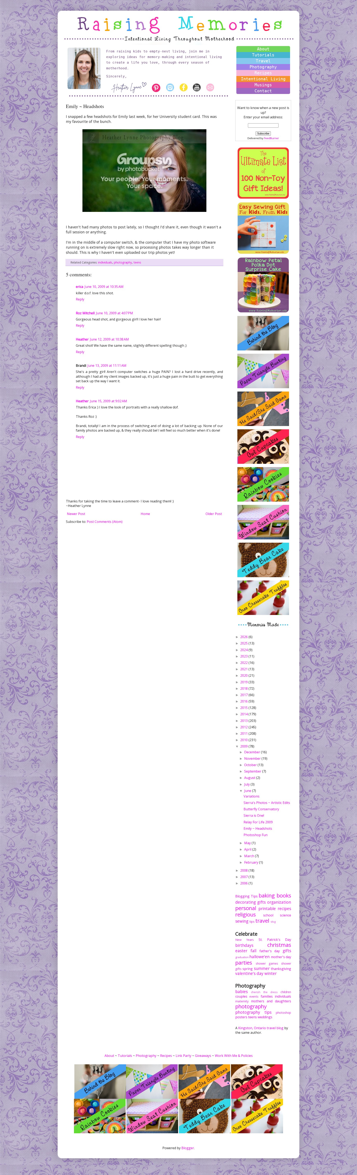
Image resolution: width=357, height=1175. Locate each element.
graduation (242, 957)
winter (270, 973)
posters (241, 1017)
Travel (263, 60)
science (285, 915)
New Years (244, 940)
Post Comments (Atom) (105, 521)
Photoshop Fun (256, 835)
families (267, 996)
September (253, 771)
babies (241, 991)
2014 (244, 714)
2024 (244, 650)
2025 (244, 643)
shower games (267, 963)
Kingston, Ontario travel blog (260, 1028)
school (268, 915)
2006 (244, 883)
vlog (273, 921)
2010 (244, 740)
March (249, 856)
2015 (244, 707)
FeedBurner (271, 138)
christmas (279, 944)
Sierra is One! (254, 815)
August (250, 777)
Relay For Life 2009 (258, 822)
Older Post (214, 514)
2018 (244, 688)
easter (241, 950)
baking (267, 895)
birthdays (244, 945)
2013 (244, 720)
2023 (244, 656)
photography (123, 262)
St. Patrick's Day (275, 939)
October (251, 765)
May (248, 843)
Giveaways (203, 1055)
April (248, 849)
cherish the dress (264, 992)
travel (262, 920)
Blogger (187, 1148)
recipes (284, 908)
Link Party (183, 1055)
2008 (244, 870)
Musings (263, 84)
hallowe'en (259, 956)
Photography (263, 66)
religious (245, 914)
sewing (241, 921)
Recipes (263, 72)
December (252, 752)
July (247, 784)
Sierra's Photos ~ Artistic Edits (267, 802)
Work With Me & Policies (234, 1055)
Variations (251, 796)
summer (262, 968)
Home (145, 514)
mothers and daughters (271, 1001)
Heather (82, 339)
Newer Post (76, 514)
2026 (244, 637)
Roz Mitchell (85, 313)
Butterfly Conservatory (261, 809)
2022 (244, 662)
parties (243, 962)
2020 (244, 675)
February (251, 862)
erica (79, 286)
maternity (242, 1001)
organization (279, 902)
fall (253, 950)
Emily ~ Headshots (258, 828)
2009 (244, 746)
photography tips (253, 1012)
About (263, 48)
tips (252, 921)
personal (245, 908)
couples (241, 996)
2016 (244, 701)
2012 (244, 727)
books (284, 895)
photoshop (283, 1013)
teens (137, 262)
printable (267, 908)
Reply (80, 299)
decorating (245, 902)
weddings (265, 1017)
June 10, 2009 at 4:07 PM (114, 313)
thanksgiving (281, 968)
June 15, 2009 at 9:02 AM (108, 401)
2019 (244, 682)
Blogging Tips (246, 896)
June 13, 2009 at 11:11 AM (106, 365)
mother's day (281, 957)
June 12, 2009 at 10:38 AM (109, 339)
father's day (269, 951)
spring (248, 968)
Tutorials (263, 54)
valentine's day (249, 973)
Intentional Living (263, 78)
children (286, 992)
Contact (263, 90)
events (253, 996)
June (248, 790)
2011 (244, 733)
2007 (244, 877)
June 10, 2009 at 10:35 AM (104, 286)
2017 (244, 695)
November (253, 758)
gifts (261, 902)
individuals (105, 262)
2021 (244, 669)
